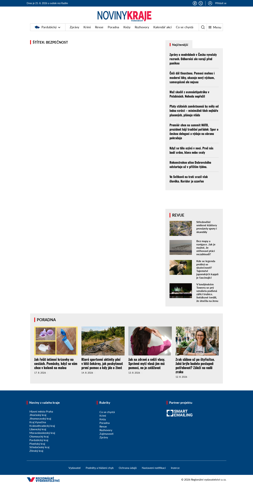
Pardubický (49, 27)
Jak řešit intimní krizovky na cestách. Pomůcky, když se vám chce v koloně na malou (55, 363)
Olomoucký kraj (39, 436)
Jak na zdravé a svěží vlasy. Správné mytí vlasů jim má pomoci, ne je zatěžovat (146, 363)
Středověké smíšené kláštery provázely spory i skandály (206, 226)
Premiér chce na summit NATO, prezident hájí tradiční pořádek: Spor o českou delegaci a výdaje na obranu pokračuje (194, 131)
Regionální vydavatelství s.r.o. (208, 479)
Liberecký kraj (37, 429)
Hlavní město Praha (41, 411)
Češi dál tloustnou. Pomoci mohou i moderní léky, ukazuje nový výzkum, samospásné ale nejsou (192, 77)
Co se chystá (184, 27)
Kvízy (126, 27)
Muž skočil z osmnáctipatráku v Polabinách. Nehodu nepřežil (189, 94)
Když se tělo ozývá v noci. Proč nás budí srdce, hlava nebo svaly (191, 150)
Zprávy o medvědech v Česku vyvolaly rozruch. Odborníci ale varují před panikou (193, 58)
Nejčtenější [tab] (179, 45)
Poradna (113, 27)
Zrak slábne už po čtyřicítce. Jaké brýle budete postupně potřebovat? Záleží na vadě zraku (195, 365)
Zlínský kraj (36, 450)
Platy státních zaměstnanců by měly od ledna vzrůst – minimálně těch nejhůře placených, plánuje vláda (194, 110)
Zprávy (74, 27)
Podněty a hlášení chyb (100, 467)
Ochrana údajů (128, 467)
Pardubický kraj (38, 440)
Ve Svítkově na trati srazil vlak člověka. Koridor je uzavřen (189, 178)
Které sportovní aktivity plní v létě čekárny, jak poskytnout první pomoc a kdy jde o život (102, 363)
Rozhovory (142, 27)
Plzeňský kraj (37, 443)
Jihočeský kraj (37, 414)
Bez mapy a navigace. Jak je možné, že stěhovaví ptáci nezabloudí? (205, 247)
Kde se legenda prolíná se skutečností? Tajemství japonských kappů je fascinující (207, 269)
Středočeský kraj (39, 447)
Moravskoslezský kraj (42, 432)
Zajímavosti (106, 433)
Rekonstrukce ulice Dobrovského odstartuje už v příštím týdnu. (190, 164)
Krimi (87, 27)
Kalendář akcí (162, 27)
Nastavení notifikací (154, 467)
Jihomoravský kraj (40, 418)
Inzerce (175, 467)
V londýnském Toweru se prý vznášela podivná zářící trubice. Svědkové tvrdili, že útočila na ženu (207, 292)
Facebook (195, 3)
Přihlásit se (220, 3)
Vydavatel (74, 467)
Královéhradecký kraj (42, 425)
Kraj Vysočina (37, 422)
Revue (99, 27)
